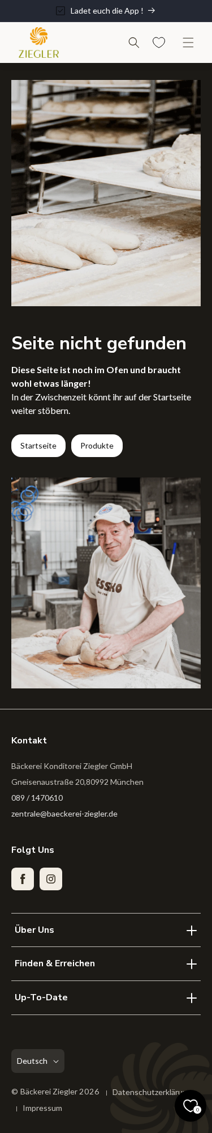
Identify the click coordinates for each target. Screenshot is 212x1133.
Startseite (38, 445)
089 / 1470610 (37, 797)
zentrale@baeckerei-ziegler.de (64, 813)
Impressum (42, 1108)
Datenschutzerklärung (152, 1092)
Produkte (97, 445)
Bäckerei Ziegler (49, 1091)
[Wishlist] (158, 42)
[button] (134, 42)
